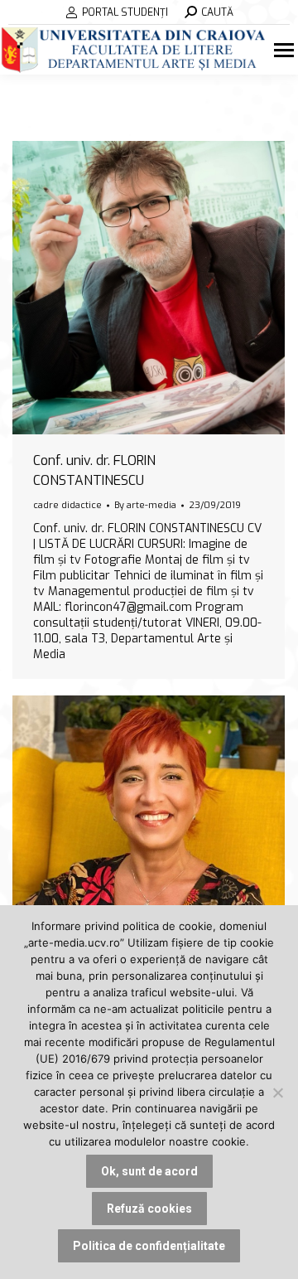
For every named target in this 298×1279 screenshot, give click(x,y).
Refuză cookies (149, 1208)
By (145, 505)
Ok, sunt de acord (149, 1171)
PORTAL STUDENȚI (125, 12)
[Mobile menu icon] (286, 50)
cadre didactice (67, 505)
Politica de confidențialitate (149, 1245)
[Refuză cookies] (277, 1092)
